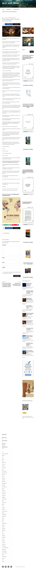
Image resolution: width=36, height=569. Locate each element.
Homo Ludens (4, 502)
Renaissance (4, 537)
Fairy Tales (3, 479)
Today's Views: (4, 437)
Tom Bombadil (4, 556)
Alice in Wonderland (5, 453)
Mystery (3, 519)
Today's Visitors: (4, 440)
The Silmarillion (4, 551)
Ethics (3, 476)
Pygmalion (3, 535)
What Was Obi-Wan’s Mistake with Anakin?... (29, 344)
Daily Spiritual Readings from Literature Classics (28, 106)
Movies (3, 518)
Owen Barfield (4, 523)
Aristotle (3, 455)
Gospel (3, 488)
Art (2, 457)
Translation (3, 558)
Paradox (3, 526)
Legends (3, 509)
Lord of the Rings (4, 511)
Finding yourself (4, 483)
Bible (2, 460)
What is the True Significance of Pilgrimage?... (29, 284)
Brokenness (4, 462)
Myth (3, 521)
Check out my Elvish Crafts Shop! (27, 400)
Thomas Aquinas (4, 552)
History (3, 500)
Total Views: (4, 443)
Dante (3, 469)
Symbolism (3, 544)
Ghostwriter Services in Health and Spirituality (9, 11)
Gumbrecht (3, 495)
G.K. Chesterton (4, 486)
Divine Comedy (4, 471)
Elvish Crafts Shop (16, 9)
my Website (31, 85)
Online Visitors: (4, 434)
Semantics (3, 540)
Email (3, 262)
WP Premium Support (12, 17)
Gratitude (3, 490)
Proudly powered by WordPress (20, 566)
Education (3, 474)
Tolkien (3, 554)
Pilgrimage (3, 530)
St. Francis (3, 542)
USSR (3, 561)
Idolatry (3, 504)
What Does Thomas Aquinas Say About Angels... (29, 336)
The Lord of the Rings (5, 547)
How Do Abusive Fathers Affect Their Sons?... (29, 306)
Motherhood (4, 516)
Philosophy (3, 528)
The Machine (4, 549)
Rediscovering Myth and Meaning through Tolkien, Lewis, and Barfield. (27, 58)
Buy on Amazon (25, 149)
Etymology (3, 478)
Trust (3, 559)
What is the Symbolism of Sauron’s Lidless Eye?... (30, 314)
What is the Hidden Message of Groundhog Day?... (30, 351)
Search (23, 49)
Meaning (3, 512)
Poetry (3, 533)
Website (3, 267)
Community (3, 467)
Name (3, 257)
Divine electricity (4, 472)
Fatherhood (3, 481)
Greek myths (4, 493)
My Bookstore (9, 9)
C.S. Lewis (3, 464)
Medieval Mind (4, 514)
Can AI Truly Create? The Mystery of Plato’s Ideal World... (29, 291)
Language (3, 507)
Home (3, 9)
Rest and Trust (10, 3)
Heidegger (3, 497)
